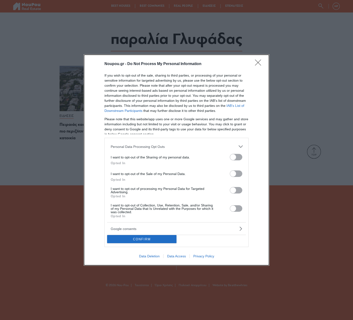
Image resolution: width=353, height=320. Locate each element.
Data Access (176, 256)
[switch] (236, 157)
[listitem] (176, 146)
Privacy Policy (203, 256)
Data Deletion (149, 256)
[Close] (259, 64)
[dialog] (176, 160)
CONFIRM (142, 239)
